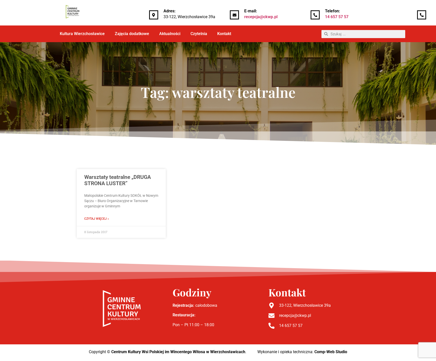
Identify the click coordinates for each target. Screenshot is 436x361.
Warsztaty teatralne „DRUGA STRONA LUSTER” (117, 180)
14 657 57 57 (336, 16)
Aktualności (169, 33)
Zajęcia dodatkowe (132, 33)
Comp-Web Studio (330, 351)
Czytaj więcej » (96, 218)
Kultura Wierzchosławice (82, 33)
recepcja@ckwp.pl (261, 16)
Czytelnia (198, 33)
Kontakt (224, 33)
